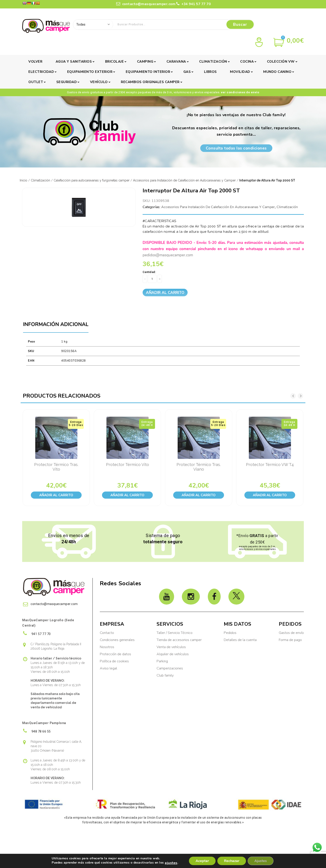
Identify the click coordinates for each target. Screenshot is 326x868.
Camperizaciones (170, 668)
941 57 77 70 (41, 634)
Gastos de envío (291, 632)
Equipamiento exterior (90, 72)
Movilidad (240, 72)
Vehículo (99, 82)
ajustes (171, 862)
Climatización (213, 61)
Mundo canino (277, 72)
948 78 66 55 (41, 731)
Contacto (107, 632)
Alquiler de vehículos (173, 654)
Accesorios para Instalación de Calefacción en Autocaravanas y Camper (184, 180)
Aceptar (202, 860)
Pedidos (230, 632)
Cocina (247, 61)
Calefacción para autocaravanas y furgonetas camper (92, 180)
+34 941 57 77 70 (196, 4)
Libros (210, 72)
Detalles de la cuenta (240, 639)
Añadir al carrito (165, 292)
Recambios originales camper (150, 82)
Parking (163, 661)
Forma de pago (290, 639)
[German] (29, 3)
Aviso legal (108, 668)
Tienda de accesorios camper (179, 639)
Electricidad (41, 72)
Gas (187, 72)
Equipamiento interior (148, 72)
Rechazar (231, 860)
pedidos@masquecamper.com (168, 255)
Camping (145, 61)
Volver (35, 61)
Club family (165, 675)
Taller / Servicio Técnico (174, 632)
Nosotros (107, 647)
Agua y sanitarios (74, 61)
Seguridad (66, 82)
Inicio (23, 180)
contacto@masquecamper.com (148, 4)
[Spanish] (38, 3)
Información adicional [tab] (55, 324)
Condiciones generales (117, 639)
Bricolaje (114, 61)
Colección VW (281, 61)
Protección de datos (115, 654)
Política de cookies (114, 661)
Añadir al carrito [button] (56, 495)
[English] (24, 3)
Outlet (35, 82)
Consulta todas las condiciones (236, 148)
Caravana (176, 61)
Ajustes (260, 860)
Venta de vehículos (171, 647)
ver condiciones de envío (240, 92)
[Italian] (33, 3)
